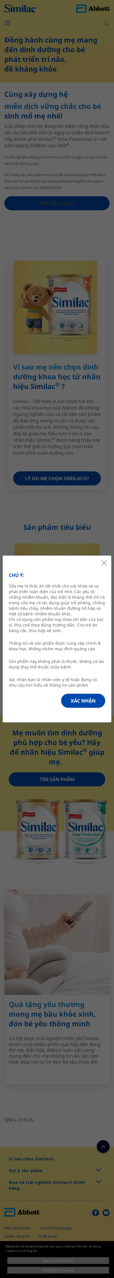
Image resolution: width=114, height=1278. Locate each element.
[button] (83, 701)
